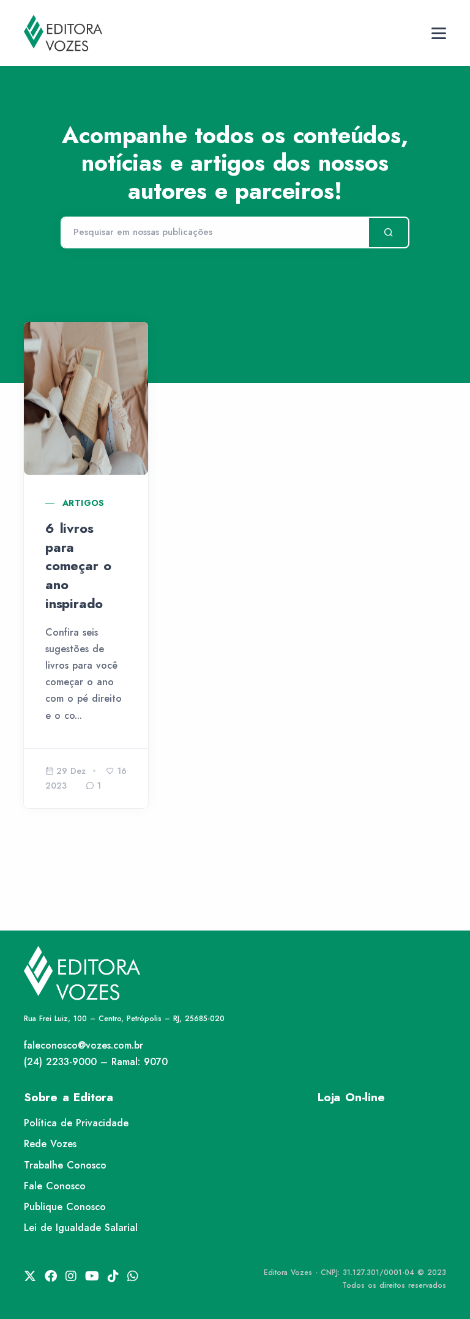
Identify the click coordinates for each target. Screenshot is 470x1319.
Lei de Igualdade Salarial (81, 1228)
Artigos (83, 503)
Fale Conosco (55, 1186)
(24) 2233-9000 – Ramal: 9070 (96, 1062)
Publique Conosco (65, 1207)
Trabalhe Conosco (65, 1165)
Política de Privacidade (76, 1123)
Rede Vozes (50, 1144)
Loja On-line (351, 1097)
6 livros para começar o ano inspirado (78, 565)
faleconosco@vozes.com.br (83, 1045)
